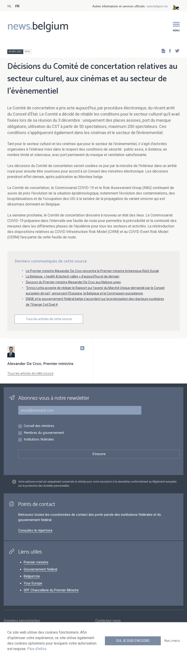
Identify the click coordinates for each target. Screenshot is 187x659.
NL (9, 6)
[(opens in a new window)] (168, 51)
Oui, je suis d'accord (133, 641)
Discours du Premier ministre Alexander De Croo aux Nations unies (73, 282)
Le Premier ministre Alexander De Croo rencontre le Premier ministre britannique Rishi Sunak (92, 271)
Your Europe (33, 583)
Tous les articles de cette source (49, 319)
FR (17, 6)
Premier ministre (36, 562)
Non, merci (172, 641)
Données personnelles (22, 620)
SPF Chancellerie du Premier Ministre (51, 590)
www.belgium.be (157, 6)
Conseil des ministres (39, 426)
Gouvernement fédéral (40, 569)
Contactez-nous (108, 620)
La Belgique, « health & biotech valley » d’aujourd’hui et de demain (72, 276)
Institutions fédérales (39, 439)
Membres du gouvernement (44, 433)
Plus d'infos (36, 649)
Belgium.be (32, 576)
